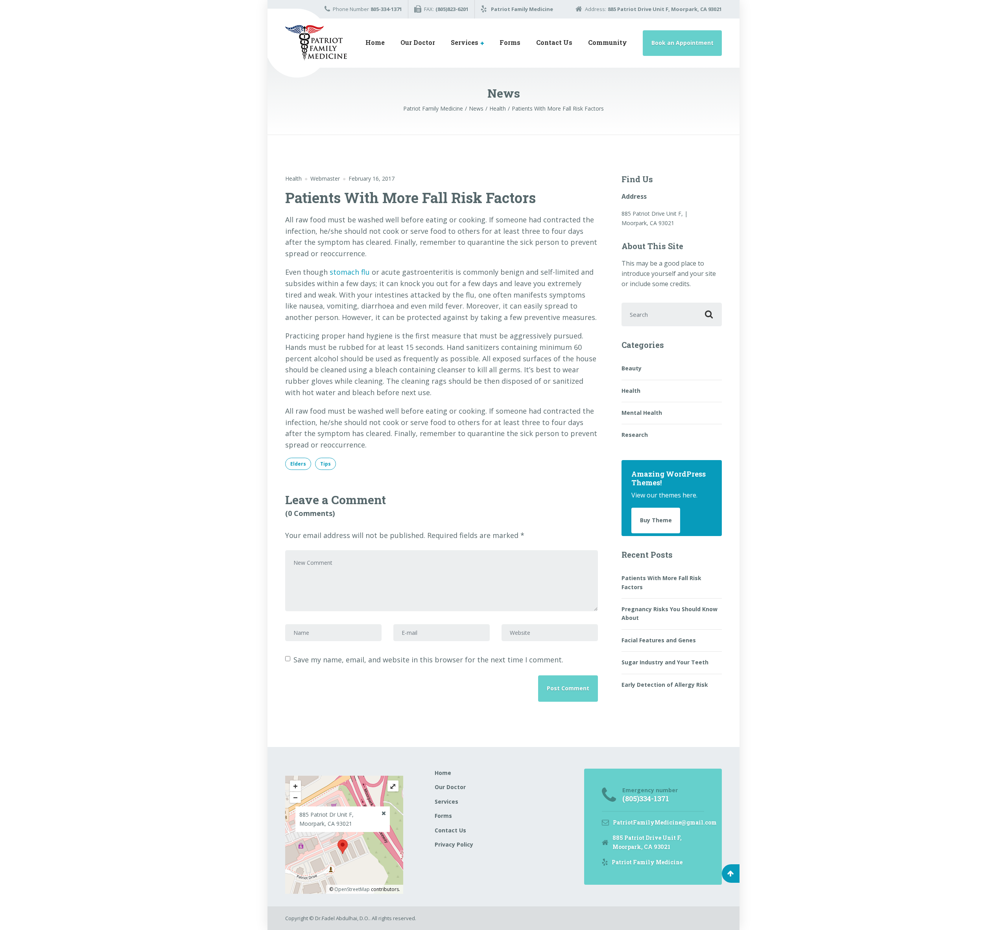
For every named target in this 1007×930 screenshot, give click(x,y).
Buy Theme (656, 520)
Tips (325, 463)
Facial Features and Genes (659, 640)
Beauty (632, 368)
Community (607, 42)
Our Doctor (417, 42)
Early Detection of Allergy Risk (665, 684)
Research (635, 434)
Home (375, 42)
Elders (298, 463)
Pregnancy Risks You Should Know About (669, 613)
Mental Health (642, 412)
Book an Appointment (682, 42)
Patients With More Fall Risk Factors (661, 582)
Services (464, 42)
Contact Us (554, 42)
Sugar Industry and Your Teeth (665, 662)
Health (293, 178)
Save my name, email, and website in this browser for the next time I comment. (428, 659)
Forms (510, 42)
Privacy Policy (454, 844)
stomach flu (350, 272)
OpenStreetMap (352, 889)
